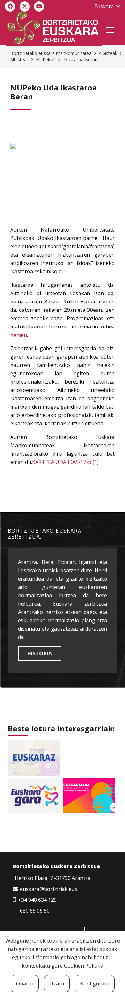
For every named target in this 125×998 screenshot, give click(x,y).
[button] (107, 6)
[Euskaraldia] (89, 795)
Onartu (24, 983)
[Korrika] (34, 795)
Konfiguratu (94, 983)
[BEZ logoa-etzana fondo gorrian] (53, 29)
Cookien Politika (83, 965)
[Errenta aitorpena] (34, 757)
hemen (18, 334)
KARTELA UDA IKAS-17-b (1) (65, 461)
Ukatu (56, 983)
